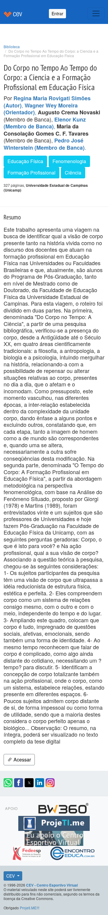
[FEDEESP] (27, 852)
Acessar (21, 759)
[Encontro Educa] (72, 852)
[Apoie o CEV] (54, 837)
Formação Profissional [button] (32, 172)
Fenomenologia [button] (69, 161)
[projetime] (54, 822)
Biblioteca (12, 46)
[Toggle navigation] (96, 13)
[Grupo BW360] (63, 807)
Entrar (57, 13)
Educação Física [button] (25, 161)
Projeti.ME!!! (29, 907)
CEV (11, 876)
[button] (8, 782)
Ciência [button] (73, 172)
